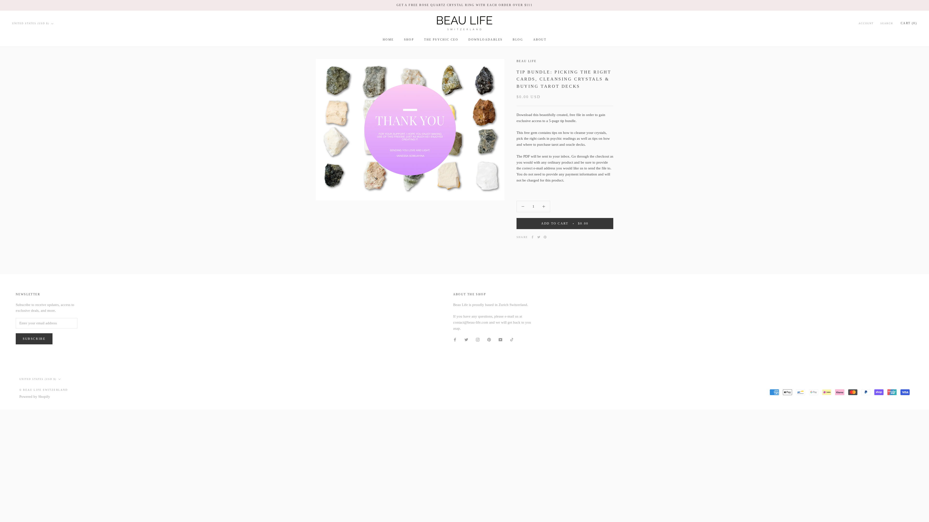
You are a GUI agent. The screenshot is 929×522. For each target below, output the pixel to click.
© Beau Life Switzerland (43, 389)
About (539, 39)
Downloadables (485, 39)
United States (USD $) (30, 23)
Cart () (909, 23)
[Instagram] (477, 339)
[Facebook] (532, 237)
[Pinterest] (545, 237)
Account (866, 23)
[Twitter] (538, 237)
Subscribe (34, 339)
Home (388, 39)
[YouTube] (500, 339)
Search (886, 23)
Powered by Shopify (34, 397)
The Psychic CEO (441, 39)
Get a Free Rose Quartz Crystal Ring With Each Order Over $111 (464, 5)
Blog (518, 39)
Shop (409, 39)
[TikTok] (512, 339)
